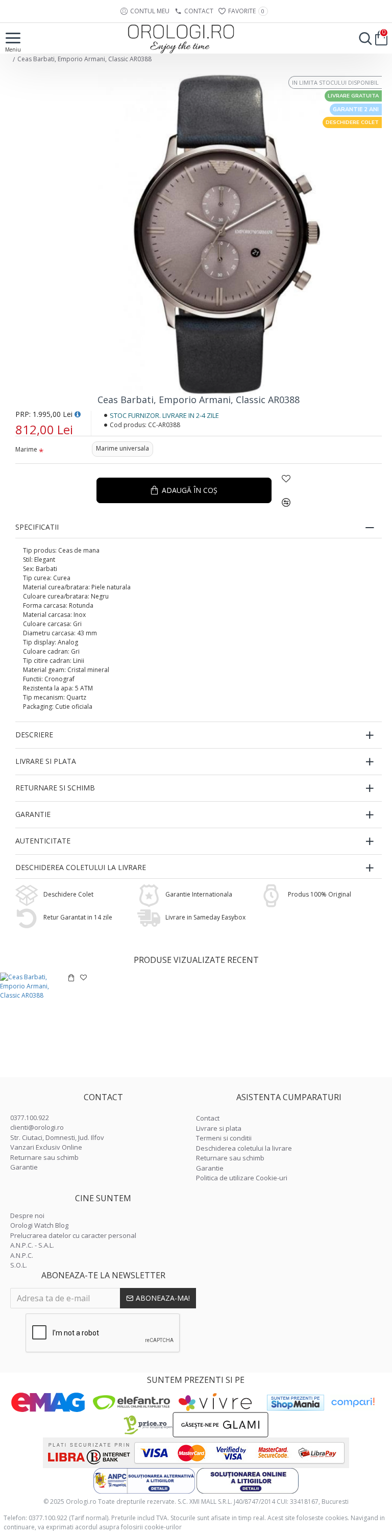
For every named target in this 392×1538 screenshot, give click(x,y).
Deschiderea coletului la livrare (80, 867)
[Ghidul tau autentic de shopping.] (352, 1402)
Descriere (34, 734)
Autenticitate (42, 841)
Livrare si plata (45, 761)
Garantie (33, 814)
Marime (26, 449)
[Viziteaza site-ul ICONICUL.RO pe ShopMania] (295, 1402)
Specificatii (37, 527)
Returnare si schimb (55, 787)
